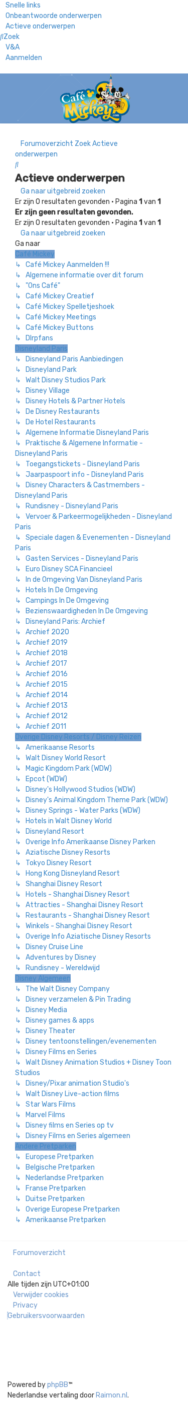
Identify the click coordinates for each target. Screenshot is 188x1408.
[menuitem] (51, 15)
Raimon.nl (111, 1395)
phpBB (57, 1385)
